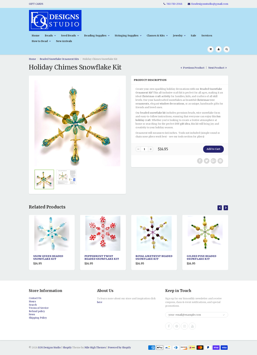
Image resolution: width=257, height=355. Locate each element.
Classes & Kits (156, 35)
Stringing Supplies (126, 35)
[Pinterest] (176, 326)
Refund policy (37, 311)
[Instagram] (184, 326)
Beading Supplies (95, 35)
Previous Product (193, 67)
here (99, 302)
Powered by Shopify (119, 347)
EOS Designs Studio (49, 347)
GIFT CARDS (36, 3)
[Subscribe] (224, 315)
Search (33, 304)
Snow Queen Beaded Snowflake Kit (48, 257)
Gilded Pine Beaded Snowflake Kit (201, 257)
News (32, 314)
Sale (193, 35)
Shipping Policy (38, 317)
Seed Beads (68, 35)
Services (206, 35)
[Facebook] (168, 326)
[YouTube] (192, 326)
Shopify (67, 347)
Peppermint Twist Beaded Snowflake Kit (101, 257)
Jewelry (178, 35)
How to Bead (40, 41)
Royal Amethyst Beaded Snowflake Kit (153, 257)
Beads (49, 35)
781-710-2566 (174, 3)
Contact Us (35, 298)
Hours (32, 301)
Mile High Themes (95, 347)
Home (36, 35)
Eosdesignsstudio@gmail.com (209, 3)
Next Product (216, 67)
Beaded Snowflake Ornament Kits (59, 59)
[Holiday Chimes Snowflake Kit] (77, 123)
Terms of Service (39, 308)
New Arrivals (64, 41)
